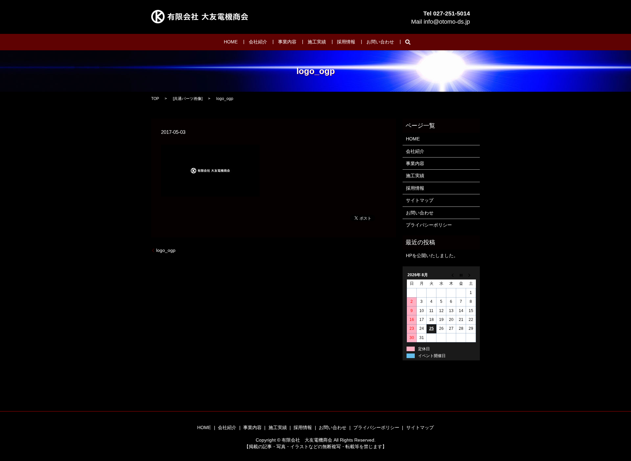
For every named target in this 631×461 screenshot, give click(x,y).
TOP (155, 98)
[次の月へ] (471, 275)
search (408, 42)
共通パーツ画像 (187, 98)
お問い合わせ (380, 42)
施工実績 (317, 42)
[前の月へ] (451, 275)
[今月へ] (461, 275)
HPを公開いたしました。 (432, 255)
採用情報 (346, 42)
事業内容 (287, 42)
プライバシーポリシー (429, 225)
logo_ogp (165, 250)
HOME (231, 42)
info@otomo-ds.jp (447, 21)
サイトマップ (419, 200)
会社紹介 (258, 42)
